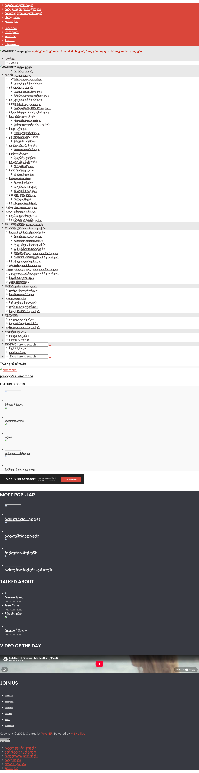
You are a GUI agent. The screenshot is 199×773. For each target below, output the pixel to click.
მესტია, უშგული (23, 174)
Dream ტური (14, 597)
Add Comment (13, 601)
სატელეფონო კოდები (20, 748)
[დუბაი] (13, 433)
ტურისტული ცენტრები (22, 306)
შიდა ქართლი (17, 128)
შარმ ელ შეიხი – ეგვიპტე (20, 469)
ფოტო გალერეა (19, 335)
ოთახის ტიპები (15, 764)
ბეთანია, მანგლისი (25, 162)
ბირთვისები (21, 166)
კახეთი (13, 63)
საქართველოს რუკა (21, 277)
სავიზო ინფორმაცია (19, 5)
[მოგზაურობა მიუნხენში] (13, 549)
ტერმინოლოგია (19, 282)
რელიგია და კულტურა (28, 236)
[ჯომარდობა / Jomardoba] (8, 370)
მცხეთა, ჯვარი (22, 199)
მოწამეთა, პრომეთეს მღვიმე (31, 112)
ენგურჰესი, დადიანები (27, 104)
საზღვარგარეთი (15, 224)
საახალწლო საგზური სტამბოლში (29, 570)
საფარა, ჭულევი (24, 186)
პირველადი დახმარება (23, 290)
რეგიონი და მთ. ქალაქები (29, 228)
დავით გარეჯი (22, 75)
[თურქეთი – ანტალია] (13, 449)
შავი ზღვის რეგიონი (21, 220)
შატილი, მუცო (22, 215)
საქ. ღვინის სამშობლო (27, 265)
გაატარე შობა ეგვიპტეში (22, 536)
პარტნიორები (17, 352)
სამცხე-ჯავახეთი (19, 178)
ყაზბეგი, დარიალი (25, 211)
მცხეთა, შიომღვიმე (25, 203)
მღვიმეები (20, 253)
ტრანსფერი (13, 613)
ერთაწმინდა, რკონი (26, 137)
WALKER (47, 733)
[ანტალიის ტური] (13, 417)
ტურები (10, 58)
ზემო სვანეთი (17, 170)
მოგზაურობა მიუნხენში (21, 553)
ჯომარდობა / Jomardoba (16, 376)
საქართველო (13, 228)
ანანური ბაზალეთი (25, 207)
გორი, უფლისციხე (25, 116)
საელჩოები (13, 760)
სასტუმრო (11, 315)
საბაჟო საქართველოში (23, 286)
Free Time (12, 605)
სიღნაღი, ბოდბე (23, 71)
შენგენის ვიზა (17, 298)
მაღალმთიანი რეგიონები (24, 327)
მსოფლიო (12, 17)
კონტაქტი (11, 21)
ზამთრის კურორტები (26, 257)
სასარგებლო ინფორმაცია (23, 13)
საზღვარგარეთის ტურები (23, 9)
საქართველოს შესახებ (23, 232)
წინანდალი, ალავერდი (28, 79)
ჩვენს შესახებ (17, 332)
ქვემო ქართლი (18, 153)
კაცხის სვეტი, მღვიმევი (28, 108)
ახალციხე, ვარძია (25, 191)
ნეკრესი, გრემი (23, 83)
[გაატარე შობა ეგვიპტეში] (13, 532)
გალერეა (10, 331)
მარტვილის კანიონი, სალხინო (32, 124)
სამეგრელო (16, 116)
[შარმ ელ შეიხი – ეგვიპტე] (13, 466)
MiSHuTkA (78, 733)
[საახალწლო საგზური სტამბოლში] (13, 566)
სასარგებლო (17, 311)
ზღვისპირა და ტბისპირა (23, 323)
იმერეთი (14, 104)
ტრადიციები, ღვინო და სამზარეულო (36, 253)
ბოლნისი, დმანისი (25, 157)
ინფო (9, 270)
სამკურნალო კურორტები (29, 248)
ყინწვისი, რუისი (23, 141)
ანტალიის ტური (14, 421)
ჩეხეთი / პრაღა (14, 404)
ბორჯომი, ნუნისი (24, 182)
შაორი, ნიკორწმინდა (27, 149)
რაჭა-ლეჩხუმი (18, 145)
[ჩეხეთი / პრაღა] (13, 401)
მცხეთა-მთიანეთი (20, 195)
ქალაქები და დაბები (21, 319)
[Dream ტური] (5, 593)
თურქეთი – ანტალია (17, 453)
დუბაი (8, 437)
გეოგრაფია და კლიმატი (28, 224)
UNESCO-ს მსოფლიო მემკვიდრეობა (36, 273)
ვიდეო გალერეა (19, 340)
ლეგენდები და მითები (27, 261)
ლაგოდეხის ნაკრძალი (28, 99)
